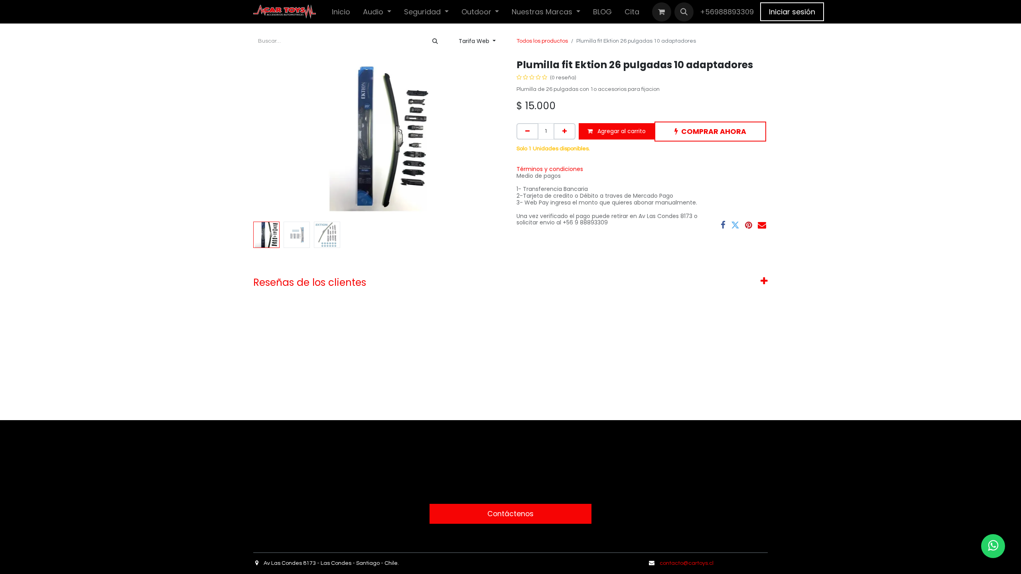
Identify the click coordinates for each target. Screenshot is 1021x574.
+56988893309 (727, 12)
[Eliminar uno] (527, 131)
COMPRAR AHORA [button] (713, 131)
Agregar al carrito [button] (621, 131)
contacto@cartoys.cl (687, 563)
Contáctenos (510, 514)
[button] (684, 12)
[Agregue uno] (565, 131)
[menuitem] (341, 12)
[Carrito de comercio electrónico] (661, 12)
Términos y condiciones (549, 169)
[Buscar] (435, 41)
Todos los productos (542, 41)
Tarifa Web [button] (475, 41)
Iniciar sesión (792, 12)
